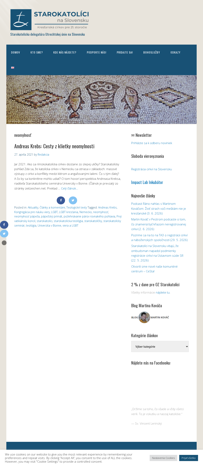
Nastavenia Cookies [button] (163, 458)
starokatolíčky (93, 221)
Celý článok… (69, 188)
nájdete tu (163, 292)
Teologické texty (76, 207)
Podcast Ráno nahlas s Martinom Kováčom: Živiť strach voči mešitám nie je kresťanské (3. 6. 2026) (158, 208)
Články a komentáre (52, 207)
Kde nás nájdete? (64, 52)
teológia (31, 225)
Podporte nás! (96, 52)
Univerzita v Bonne (49, 225)
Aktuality (33, 207)
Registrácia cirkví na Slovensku (151, 169)
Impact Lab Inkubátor (147, 182)
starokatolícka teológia (68, 221)
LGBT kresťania (68, 212)
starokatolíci (44, 221)
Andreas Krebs (107, 207)
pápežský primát (51, 216)
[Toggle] (4, 242)
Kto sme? (37, 52)
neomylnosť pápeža (27, 216)
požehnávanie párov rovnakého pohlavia (89, 216)
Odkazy (175, 52)
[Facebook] (61, 200)
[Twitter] (73, 200)
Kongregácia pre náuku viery (32, 212)
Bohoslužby (151, 52)
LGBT (54, 212)
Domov (15, 52)
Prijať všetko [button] (189, 458)
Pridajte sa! (125, 52)
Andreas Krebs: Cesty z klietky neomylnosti (54, 146)
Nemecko (85, 212)
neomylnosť (100, 212)
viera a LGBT (70, 225)
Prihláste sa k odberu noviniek (151, 143)
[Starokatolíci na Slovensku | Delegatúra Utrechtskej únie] (50, 27)
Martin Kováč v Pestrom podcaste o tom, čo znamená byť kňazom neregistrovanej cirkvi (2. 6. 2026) (158, 224)
